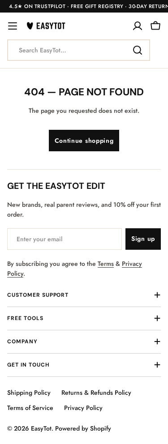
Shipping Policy (29, 392)
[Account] (137, 26)
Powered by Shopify (83, 428)
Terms (106, 263)
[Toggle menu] (12, 26)
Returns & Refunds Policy (96, 392)
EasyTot (41, 428)
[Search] (137, 50)
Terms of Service (30, 407)
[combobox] (78, 50)
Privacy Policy (83, 407)
